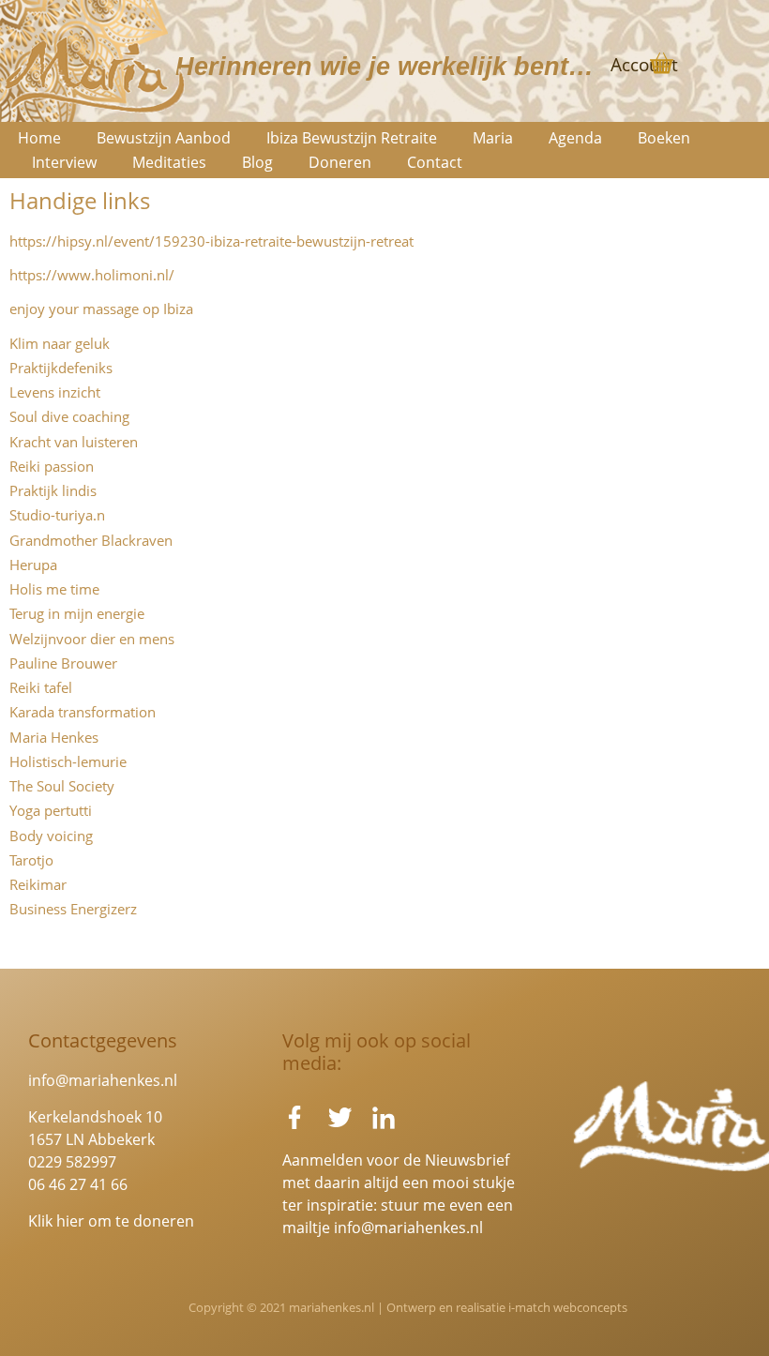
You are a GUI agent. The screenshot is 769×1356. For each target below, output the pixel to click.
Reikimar (38, 884)
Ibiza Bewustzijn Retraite (351, 138)
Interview (64, 162)
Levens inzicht (54, 392)
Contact (434, 162)
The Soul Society (61, 785)
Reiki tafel (40, 687)
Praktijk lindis (53, 490)
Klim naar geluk (59, 343)
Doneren (340, 162)
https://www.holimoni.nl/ (91, 274)
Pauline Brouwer (63, 663)
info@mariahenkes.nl (102, 1080)
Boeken (664, 138)
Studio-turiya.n (57, 514)
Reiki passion (51, 466)
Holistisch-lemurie (68, 761)
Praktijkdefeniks (61, 367)
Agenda (575, 138)
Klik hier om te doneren (111, 1221)
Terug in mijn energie (76, 613)
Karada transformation (82, 711)
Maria (493, 138)
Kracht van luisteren (73, 441)
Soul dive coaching (69, 416)
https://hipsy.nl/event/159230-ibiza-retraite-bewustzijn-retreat (211, 241)
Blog (257, 162)
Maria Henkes (53, 737)
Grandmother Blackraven (91, 540)
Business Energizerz (73, 908)
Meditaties (169, 162)
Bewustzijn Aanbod (164, 138)
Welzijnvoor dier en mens (91, 638)
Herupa (33, 564)
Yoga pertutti (50, 810)
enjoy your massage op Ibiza (101, 308)
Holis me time (54, 589)
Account (644, 65)
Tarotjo (31, 860)
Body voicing (51, 835)
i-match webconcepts (567, 1307)
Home (39, 138)
